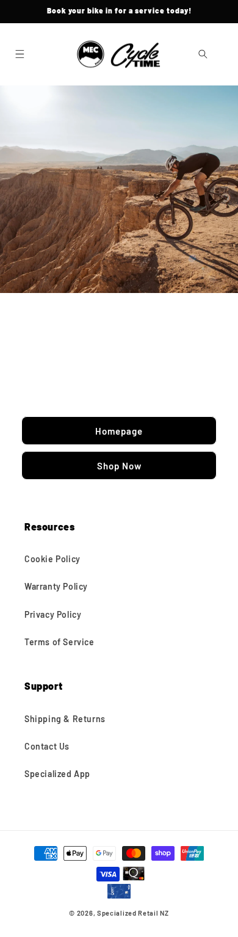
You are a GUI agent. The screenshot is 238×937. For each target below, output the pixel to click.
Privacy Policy (52, 614)
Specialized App (57, 774)
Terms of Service (59, 642)
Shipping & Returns (65, 719)
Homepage (119, 430)
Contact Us (47, 746)
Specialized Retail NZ (133, 913)
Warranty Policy (56, 586)
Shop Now (119, 465)
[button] (19, 54)
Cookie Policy (52, 559)
